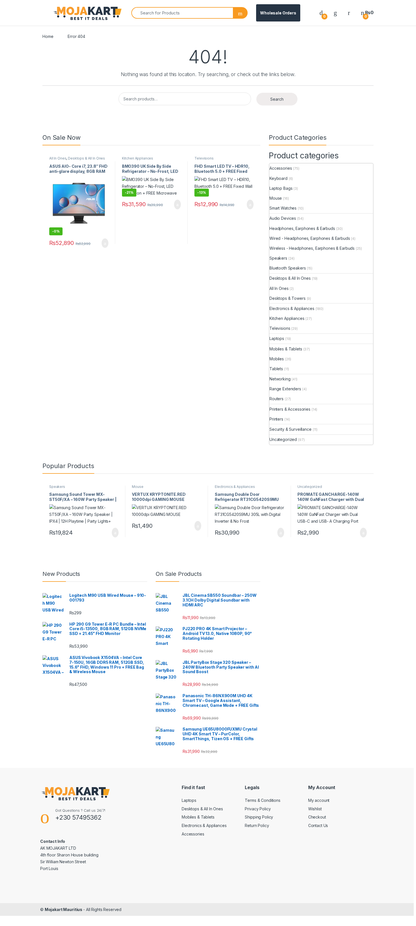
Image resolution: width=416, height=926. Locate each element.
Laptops (276, 338)
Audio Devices (282, 218)
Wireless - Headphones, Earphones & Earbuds (312, 248)
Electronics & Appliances (291, 308)
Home (47, 36)
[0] (321, 12)
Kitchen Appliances (137, 158)
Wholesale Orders (278, 12)
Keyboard (278, 178)
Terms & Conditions (262, 800)
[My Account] (349, 12)
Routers (276, 398)
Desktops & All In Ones (86, 158)
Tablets (276, 368)
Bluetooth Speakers (287, 268)
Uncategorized (283, 439)
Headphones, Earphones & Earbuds (302, 228)
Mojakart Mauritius (64, 909)
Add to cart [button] (104, 243)
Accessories (280, 168)
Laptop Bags (280, 188)
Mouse (275, 198)
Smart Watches (283, 208)
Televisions (203, 158)
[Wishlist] (335, 12)
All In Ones (57, 158)
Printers (276, 419)
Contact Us (318, 825)
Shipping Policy (259, 817)
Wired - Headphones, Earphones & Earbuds (309, 238)
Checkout (317, 817)
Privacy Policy (258, 808)
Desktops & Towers (287, 298)
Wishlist (315, 808)
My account (319, 800)
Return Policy (257, 825)
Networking (280, 378)
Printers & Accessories (289, 409)
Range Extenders (285, 388)
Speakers (278, 258)
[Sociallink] (42, 881)
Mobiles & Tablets (285, 348)
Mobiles (276, 358)
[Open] (47, 13)
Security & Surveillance (290, 429)
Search (277, 99)
